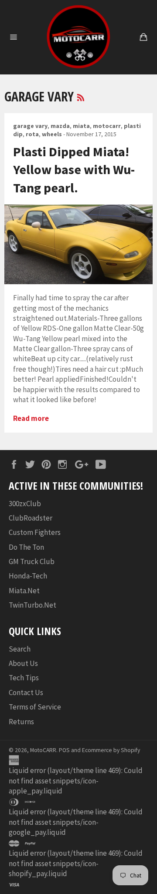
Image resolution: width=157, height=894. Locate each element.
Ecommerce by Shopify (111, 750)
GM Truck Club (32, 561)
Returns (21, 721)
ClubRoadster (30, 518)
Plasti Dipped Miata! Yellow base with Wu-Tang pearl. (74, 169)
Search (20, 649)
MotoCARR (43, 750)
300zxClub (25, 503)
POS (64, 750)
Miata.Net (24, 590)
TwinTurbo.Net (32, 605)
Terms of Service (35, 707)
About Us (23, 663)
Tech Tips (24, 677)
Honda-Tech (28, 576)
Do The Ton (26, 547)
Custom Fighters (35, 532)
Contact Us (26, 692)
